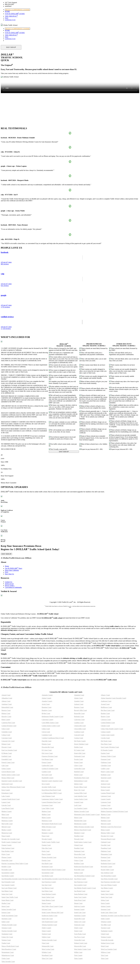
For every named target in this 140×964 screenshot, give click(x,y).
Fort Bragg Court (47, 759)
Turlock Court (46, 934)
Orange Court (46, 845)
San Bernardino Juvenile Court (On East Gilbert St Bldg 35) (21, 879)
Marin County (46, 817)
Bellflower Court (106, 707)
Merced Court (6, 827)
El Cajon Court (47, 750)
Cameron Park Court (8, 722)
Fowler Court (78, 759)
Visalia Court (6, 943)
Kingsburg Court (7, 793)
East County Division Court (110, 747)
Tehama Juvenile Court (9, 925)
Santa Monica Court (48, 900)
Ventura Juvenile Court (49, 940)
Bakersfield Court (7, 707)
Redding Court (79, 863)
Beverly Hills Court (80, 710)
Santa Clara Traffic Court (10, 897)
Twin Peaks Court (80, 934)
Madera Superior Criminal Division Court (114, 811)
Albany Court (105, 695)
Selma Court (105, 900)
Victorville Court (79, 940)
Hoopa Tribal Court (8, 778)
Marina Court (105, 817)
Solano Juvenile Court (9, 909)
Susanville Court (79, 918)
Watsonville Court (47, 946)
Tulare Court (78, 931)
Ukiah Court (105, 934)
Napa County (6, 836)
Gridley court (105, 768)
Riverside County (106, 866)
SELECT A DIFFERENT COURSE (17, 10)
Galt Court (5, 765)
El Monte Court (7, 753)
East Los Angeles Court (9, 750)
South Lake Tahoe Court (109, 912)
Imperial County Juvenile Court (12, 781)
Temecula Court (79, 925)
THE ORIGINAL (11, 16)
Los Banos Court (106, 808)
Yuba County (78, 958)
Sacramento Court (47, 873)
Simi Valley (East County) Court (52, 906)
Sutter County (105, 918)
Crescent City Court (8, 741)
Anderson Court (106, 701)
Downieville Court (48, 747)
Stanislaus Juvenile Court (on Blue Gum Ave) (115, 915)
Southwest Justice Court (49, 915)
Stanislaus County (80, 915)
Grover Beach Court (8, 771)
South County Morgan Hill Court (52, 912)
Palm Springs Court (8, 848)
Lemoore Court (106, 802)
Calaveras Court (79, 719)
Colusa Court (6, 735)
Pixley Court (6, 854)
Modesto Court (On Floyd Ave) (111, 827)
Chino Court (46, 729)
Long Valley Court (48, 808)
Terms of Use (9, 584)
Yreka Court (6, 958)
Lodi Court (77, 805)
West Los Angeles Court (109, 949)
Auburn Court (78, 704)
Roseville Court (79, 869)
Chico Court (6, 729)
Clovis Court (46, 732)
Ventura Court (6, 940)
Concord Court (79, 735)
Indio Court (104, 781)
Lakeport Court (106, 796)
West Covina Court (48, 949)
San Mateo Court (7, 891)
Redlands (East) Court (108, 863)
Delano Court (6, 744)
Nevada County (47, 839)
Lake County (6, 796)
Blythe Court (46, 713)
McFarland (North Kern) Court (52, 824)
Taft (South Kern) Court (49, 922)
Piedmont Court (79, 851)
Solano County (106, 906)
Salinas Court (78, 873)
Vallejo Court (46, 937)
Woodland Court (47, 955)
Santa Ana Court (7, 894)
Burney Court (105, 716)
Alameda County (47, 695)
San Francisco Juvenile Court (110, 882)
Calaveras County (47, 719)
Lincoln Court (6, 805)
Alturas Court (6, 701)
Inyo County (46, 784)
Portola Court (46, 860)
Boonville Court (79, 713)
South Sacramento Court (9, 915)
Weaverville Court (80, 946)
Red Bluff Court (47, 863)
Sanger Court (105, 891)
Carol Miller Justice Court (50, 722)
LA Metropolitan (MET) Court (52, 793)
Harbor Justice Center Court (11, 775)
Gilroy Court (78, 765)
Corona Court (78, 738)
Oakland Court (105, 842)
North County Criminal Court (11, 842)
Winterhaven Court (8, 955)
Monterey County (47, 833)
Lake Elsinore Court (48, 796)
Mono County (105, 830)
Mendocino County (80, 824)
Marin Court (78, 817)
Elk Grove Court (47, 753)
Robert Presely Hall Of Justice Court (53, 869)
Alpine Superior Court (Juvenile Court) (113, 698)
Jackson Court (105, 784)
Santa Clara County (107, 894)
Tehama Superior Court (49, 925)
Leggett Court (78, 802)
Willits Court (78, 952)
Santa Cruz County (80, 897)
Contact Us (8, 582)
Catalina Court (79, 722)
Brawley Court (6, 716)
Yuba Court (104, 958)
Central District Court (108, 722)
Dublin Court (78, 747)
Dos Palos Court (106, 744)
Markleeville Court (80, 820)
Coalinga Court (79, 732)
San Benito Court (47, 876)
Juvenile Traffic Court (49, 787)
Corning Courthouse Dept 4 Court (53, 738)
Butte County (6, 719)
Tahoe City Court (79, 922)
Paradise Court (79, 848)
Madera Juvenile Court (81, 811)
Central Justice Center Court (51, 726)
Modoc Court (46, 830)
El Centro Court (79, 750)
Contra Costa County (108, 735)
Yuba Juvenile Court (8, 961)
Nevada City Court (107, 836)
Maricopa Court (7, 817)
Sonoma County (79, 909)
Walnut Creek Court (80, 943)
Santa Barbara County (49, 894)
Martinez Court (106, 820)
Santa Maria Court (7, 900)
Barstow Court (79, 707)
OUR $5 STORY (15, 14)
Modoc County (6, 830)
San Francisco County (49, 882)
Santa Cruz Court (106, 897)
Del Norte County (80, 741)
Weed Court (105, 946)
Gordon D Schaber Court (50, 768)
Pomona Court (105, 857)
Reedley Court (6, 866)
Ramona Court (105, 860)
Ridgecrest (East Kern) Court (83, 866)
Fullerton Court (106, 762)
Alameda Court (79, 695)
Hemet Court (78, 775)
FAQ (6, 18)
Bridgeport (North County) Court (52, 716)
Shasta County (46, 903)
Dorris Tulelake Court (81, 744)
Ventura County (106, 937)
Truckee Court (105, 928)
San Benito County (8, 876)
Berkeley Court (47, 710)
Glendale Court (106, 765)
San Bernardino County (108, 876)
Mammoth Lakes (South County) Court (87, 814)
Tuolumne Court (7, 934)
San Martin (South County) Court (85, 888)
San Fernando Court (8, 882)
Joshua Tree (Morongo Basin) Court (13, 787)
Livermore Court (47, 805)
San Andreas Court (107, 873)
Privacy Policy (9, 585)
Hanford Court (79, 771)
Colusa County (106, 732)
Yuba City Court (47, 958)
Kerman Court (105, 787)
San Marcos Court (47, 888)
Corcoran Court (7, 738)
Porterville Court (7, 860)
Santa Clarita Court (48, 897)
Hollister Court (105, 775)
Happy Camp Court (107, 771)
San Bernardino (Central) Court (84, 876)
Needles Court (78, 836)
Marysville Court (7, 824)
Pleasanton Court (106, 854)
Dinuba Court (46, 744)
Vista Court (45, 943)
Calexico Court (106, 719)
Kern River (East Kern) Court (51, 790)
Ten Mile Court (106, 925)
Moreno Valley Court (108, 833)
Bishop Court (6, 713)
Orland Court (78, 845)
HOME (7, 11)
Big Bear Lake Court (107, 710)
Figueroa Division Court (49, 756)
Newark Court (78, 839)
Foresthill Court (7, 759)
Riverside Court (7, 869)
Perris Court (46, 851)
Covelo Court (105, 738)
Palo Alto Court (47, 848)
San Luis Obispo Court (9, 888)
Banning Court (46, 707)
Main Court (5, 814)
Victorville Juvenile (107, 940)
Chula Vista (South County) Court (112, 729)
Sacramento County (8, 873)
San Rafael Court (79, 891)
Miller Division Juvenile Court (84, 827)
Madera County (7, 811)
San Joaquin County (8, 885)
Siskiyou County (79, 906)
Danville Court (46, 741)
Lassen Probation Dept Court (51, 802)
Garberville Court (47, 765)
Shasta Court (78, 903)
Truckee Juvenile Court (9, 931)
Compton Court (47, 735)
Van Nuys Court (79, 937)
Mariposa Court (47, 820)
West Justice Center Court (82, 949)
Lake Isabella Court (80, 796)
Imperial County (106, 778)
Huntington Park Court (81, 778)
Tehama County (106, 922)
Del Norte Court (106, 741)
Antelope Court (7, 704)
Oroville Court (105, 845)
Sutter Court (5, 922)
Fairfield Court (6, 756)
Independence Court (80, 781)
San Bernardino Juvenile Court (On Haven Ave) (57, 879)
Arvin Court (46, 704)
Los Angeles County (80, 808)
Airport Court (6, 695)
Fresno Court (78, 762)
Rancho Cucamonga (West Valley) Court (15, 863)
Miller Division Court (49, 827)
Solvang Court (46, 909)
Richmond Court (47, 866)
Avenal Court (105, 704)
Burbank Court (79, 716)
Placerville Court (79, 854)
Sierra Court (5, 906)
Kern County (6, 790)
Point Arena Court (80, 857)
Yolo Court (104, 955)
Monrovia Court (7, 833)
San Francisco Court (80, 882)
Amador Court (79, 701)
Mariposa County (7, 820)
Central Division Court (9, 726)
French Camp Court (8, 762)
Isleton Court (78, 784)
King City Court (79, 790)
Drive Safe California (12, 570)
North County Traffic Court (51, 842)
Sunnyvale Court (47, 918)
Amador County (47, 701)
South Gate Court (79, 912)
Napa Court (45, 836)
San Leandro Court (80, 885)
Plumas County (6, 857)
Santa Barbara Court (80, 894)
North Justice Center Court (82, 842)
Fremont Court (105, 759)
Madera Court (46, 811)
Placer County (46, 854)
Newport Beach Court (108, 839)
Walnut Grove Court (107, 943)
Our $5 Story (13, 568)
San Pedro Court (47, 891)
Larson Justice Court (80, 799)
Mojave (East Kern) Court (82, 830)
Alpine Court (78, 698)
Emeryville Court (79, 753)
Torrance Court (6, 928)
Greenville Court (79, 768)
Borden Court (105, 713)
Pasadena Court (106, 848)
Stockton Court (6, 918)
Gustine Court (46, 771)
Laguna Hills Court (80, 793)
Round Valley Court (107, 869)
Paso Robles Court (8, 851)
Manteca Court (105, 814)
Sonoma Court (105, 909)
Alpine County (46, 698)
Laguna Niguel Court (108, 793)
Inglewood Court (7, 784)
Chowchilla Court (80, 729)
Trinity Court (78, 928)
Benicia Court (6, 710)
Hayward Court (47, 775)
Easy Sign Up (9, 574)
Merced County (106, 824)
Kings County (105, 790)
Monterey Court (79, 833)
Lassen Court (6, 802)
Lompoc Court (105, 805)
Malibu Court (46, 814)
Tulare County (46, 931)
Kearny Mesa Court (80, 787)
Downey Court (6, 747)
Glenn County (6, 768)
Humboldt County (47, 778)
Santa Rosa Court (79, 900)
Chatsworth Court (80, 726)
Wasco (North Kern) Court (10, 946)
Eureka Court (105, 753)
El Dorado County (107, 750)
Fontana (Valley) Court (108, 756)
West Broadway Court (9, 949)
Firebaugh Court (79, 756)
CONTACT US (10, 20)
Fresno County (46, 762)
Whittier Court (46, 952)
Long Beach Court (8, 808)
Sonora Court (6, 912)
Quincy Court (78, 860)
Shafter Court (6, 903)
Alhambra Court (7, 698)
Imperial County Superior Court (52, 781)
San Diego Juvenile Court (109, 879)
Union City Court (7, 937)
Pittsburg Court (106, 851)
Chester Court (105, 726)
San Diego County (80, 879)
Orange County (7, 845)
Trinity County (46, 928)
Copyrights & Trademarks (13, 587)
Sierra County (105, 903)
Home (7, 566)
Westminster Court (8, 952)
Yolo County (78, 955)
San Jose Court (46, 885)
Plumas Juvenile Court (49, 857)
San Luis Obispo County (109, 885)
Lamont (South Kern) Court (11, 799)
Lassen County (106, 799)
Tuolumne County (107, 931)
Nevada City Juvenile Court (11, 839)
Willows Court (105, 952)
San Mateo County (107, 888)
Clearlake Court (7, 732)
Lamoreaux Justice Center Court (52, 799)
